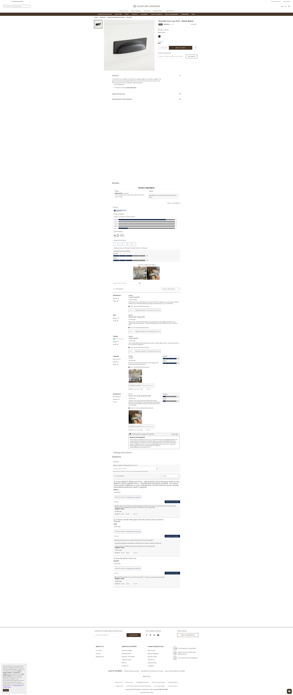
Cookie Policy (119, 686)
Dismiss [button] (6, 690)
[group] (17, 1)
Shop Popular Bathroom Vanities (175, 671)
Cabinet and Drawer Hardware (116, 17)
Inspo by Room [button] (169, 11)
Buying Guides (152, 656)
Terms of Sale (129, 682)
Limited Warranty (130, 87)
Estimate (191, 56)
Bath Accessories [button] (171, 14)
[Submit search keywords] (5, 6)
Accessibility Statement (142, 682)
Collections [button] (147, 11)
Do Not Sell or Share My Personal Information (138, 686)
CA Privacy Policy (172, 686)
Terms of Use (118, 682)
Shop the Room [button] (123, 11)
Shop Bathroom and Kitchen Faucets (152, 671)
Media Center (100, 656)
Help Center (286, 1)
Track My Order (126, 659)
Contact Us (125, 666)
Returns (124, 663)
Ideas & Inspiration (153, 653)
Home (96, 17)
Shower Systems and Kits (131, 671)
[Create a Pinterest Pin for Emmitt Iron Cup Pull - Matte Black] (161, 24)
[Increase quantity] (166, 48)
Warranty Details (127, 650)
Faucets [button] (135, 14)
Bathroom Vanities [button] (105, 14)
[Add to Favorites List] (195, 48)
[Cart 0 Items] (289, 6)
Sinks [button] (127, 14)
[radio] (159, 36)
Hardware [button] (185, 14)
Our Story (99, 650)
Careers (98, 653)
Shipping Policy (126, 653)
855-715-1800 (163, 689)
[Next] (30, 1)
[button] (25, 665)
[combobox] (17, 6)
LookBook (151, 666)
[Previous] (4, 1)
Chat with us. (20, 1)
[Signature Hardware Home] (146, 6)
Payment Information (128, 656)
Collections (151, 659)
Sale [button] (193, 14)
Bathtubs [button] (118, 14)
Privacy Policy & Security (158, 682)
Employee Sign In (173, 682)
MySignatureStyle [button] (157, 11)
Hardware (102, 17)
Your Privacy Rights (159, 686)
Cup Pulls (129, 17)
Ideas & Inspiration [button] (136, 11)
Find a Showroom (275, 1)
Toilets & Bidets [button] (156, 14)
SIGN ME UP (134, 635)
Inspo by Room (152, 663)
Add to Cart (180, 47)
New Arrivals (151, 650)
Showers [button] (144, 14)
